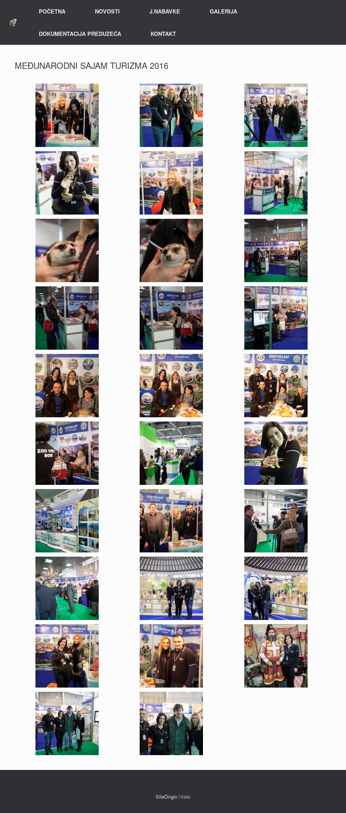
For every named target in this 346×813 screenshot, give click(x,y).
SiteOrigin (166, 796)
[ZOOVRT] (13, 22)
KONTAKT (163, 34)
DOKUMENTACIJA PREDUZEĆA (80, 34)
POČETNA (52, 11)
